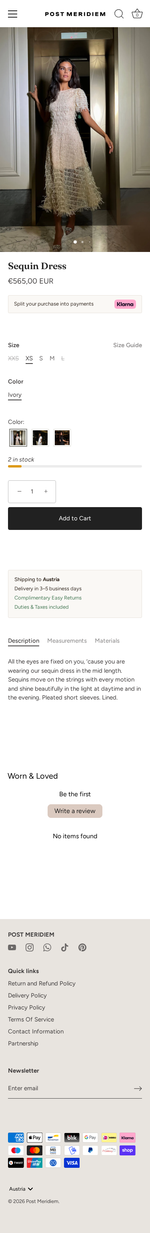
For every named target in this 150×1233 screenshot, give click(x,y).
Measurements (67, 640)
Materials (107, 640)
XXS (13, 358)
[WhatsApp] (47, 946)
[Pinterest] (82, 946)
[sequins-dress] (18, 438)
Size (75, 345)
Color (15, 381)
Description (23, 640)
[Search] (119, 15)
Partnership (23, 1043)
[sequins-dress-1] (40, 438)
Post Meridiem (42, 1201)
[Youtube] (12, 946)
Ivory (15, 394)
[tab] (27, 640)
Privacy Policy (26, 1007)
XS (29, 358)
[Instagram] (30, 946)
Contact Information (36, 1031)
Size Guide (127, 345)
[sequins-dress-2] (62, 438)
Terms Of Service (31, 1019)
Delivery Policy (27, 995)
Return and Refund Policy (42, 983)
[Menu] (13, 14)
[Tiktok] (65, 946)
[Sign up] (138, 1089)
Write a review (75, 811)
